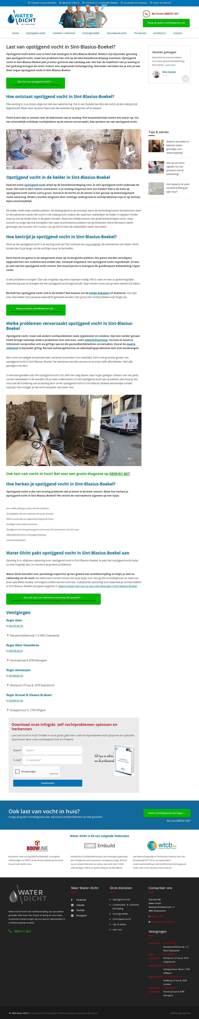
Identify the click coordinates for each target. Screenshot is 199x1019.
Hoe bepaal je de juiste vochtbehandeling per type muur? (178, 188)
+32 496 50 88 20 (172, 976)
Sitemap (50, 1013)
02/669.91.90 (16, 700)
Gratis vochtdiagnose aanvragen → (167, 813)
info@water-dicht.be (162, 921)
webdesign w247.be (180, 1013)
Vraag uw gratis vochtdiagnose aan (166, 22)
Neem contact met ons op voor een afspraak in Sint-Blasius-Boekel (97, 586)
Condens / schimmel (64, 33)
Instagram (81, 915)
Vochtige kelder (91, 33)
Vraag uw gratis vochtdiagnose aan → (36, 310)
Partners (94, 1013)
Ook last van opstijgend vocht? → (35, 83)
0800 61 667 (22, 931)
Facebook (81, 899)
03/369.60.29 (16, 675)
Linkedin (80, 905)
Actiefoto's (160, 33)
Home (15, 33)
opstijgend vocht (35, 185)
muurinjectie (93, 244)
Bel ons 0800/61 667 (178, 820)
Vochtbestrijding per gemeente (72, 1013)
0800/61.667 (119, 473)
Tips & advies (119, 924)
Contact (177, 33)
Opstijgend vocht (35, 33)
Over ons (117, 929)
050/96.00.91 (16, 651)
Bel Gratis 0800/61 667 (165, 13)
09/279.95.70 (16, 626)
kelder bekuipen (99, 293)
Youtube (80, 910)
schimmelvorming (96, 340)
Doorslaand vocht (117, 33)
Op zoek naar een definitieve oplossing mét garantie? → (53, 599)
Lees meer (171, 64)
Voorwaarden (37, 1013)
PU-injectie (140, 33)
